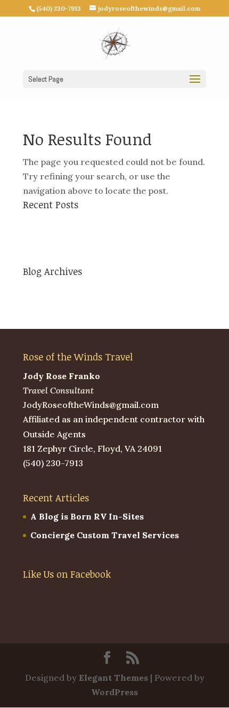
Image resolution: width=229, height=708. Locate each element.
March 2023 (48, 290)
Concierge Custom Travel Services (97, 242)
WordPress (114, 692)
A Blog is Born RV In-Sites (79, 223)
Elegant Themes (113, 677)
